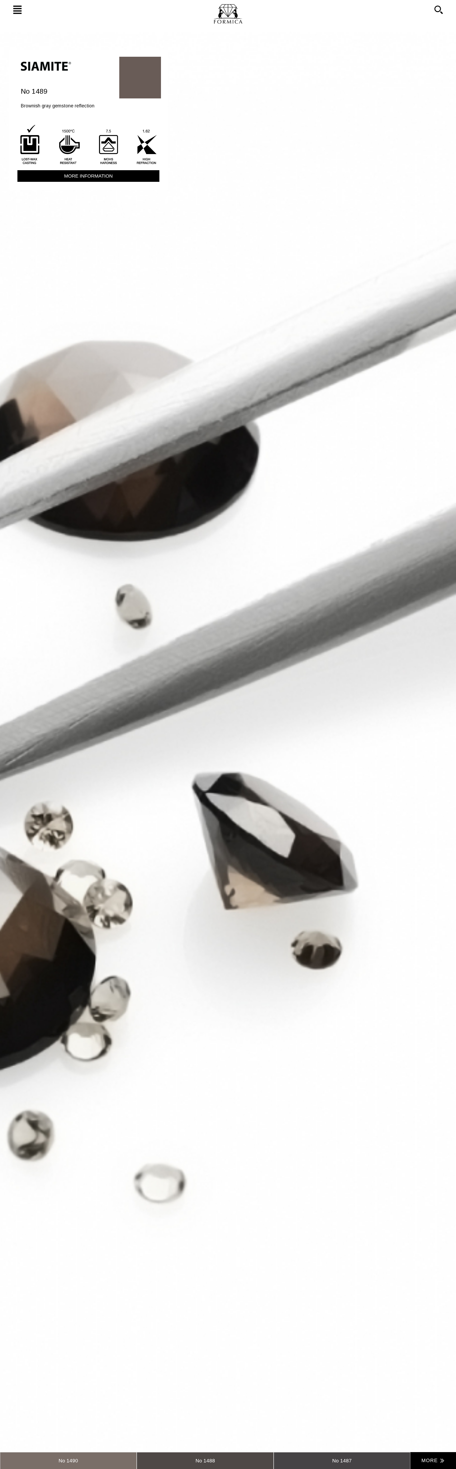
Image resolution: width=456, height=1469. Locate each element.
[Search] (444, 9)
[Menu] (12, 9)
